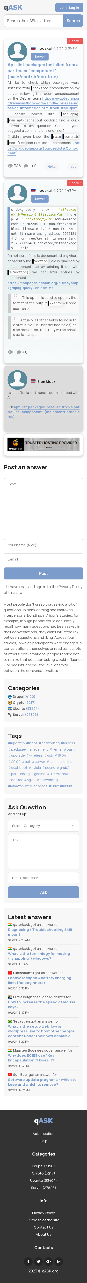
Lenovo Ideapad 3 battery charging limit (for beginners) (39, 980)
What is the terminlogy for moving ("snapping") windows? (39, 956)
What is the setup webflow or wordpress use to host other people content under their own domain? (41, 1031)
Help (43, 1140)
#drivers (68, 743)
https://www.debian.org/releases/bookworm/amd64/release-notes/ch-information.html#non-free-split (43, 103)
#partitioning (19, 773)
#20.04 (14, 761)
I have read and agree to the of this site (43, 589)
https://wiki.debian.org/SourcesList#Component (43, 147)
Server (40, 56)
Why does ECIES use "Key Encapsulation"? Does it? (31, 1058)
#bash (69, 749)
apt (73, 166)
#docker (15, 779)
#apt (26, 761)
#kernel (55, 749)
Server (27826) (43, 1187)
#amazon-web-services (27, 786)
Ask (43, 892)
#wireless (34, 755)
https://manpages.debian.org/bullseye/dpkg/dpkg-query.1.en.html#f (42, 285)
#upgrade (16, 755)
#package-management (28, 749)
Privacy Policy (70, 586)
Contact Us (43, 1227)
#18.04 (60, 755)
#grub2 (63, 767)
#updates (16, 743)
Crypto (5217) (43, 1173)
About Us (43, 1234)
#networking (49, 743)
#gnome (38, 773)
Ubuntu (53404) (43, 1180)
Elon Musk (46, 381)
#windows (62, 773)
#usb (48, 755)
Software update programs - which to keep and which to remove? (42, 1082)
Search (73, 20)
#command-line (59, 761)
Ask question (44, 1133)
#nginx (29, 779)
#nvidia (35, 767)
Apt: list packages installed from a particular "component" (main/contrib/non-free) (43, 412)
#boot (31, 743)
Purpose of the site (43, 1220)
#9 (49, 773)
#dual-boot (17, 767)
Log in (74, 7)
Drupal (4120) (43, 1166)
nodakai (44, 48)
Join (63, 7)
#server (38, 761)
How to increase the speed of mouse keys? (42, 1004)
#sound (48, 767)
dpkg (52, 166)
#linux (54, 786)
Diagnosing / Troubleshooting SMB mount (40, 932)
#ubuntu (67, 786)
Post (43, 573)
